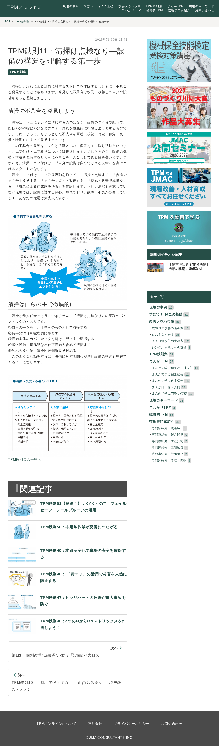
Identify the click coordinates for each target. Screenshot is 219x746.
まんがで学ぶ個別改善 (167, 374)
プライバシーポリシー (131, 723)
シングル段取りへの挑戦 (169, 347)
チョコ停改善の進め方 (167, 341)
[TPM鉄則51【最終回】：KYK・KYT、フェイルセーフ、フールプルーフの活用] (67, 516)
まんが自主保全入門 (166, 387)
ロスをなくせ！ (163, 334)
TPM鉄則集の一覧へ (24, 459)
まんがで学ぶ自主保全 (167, 380)
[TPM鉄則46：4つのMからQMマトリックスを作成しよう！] (67, 634)
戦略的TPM (154, 10)
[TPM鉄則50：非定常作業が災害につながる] (63, 540)
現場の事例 (71, 6)
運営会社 (95, 723)
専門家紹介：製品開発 (167, 434)
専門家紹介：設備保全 (167, 454)
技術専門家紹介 (179, 10)
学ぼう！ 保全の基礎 (98, 6)
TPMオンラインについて (57, 723)
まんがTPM (175, 6)
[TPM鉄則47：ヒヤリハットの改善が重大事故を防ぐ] (67, 610)
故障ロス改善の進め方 (167, 328)
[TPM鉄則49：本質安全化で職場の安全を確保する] (67, 563)
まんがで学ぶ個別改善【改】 (172, 368)
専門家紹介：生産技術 (167, 441)
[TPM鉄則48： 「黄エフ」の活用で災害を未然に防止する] (67, 587)
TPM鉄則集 (154, 6)
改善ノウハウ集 (129, 6)
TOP (7, 21)
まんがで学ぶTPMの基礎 (169, 393)
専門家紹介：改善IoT (167, 428)
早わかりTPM (131, 10)
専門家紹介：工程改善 (167, 447)
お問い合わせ (204, 10)
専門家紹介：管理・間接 (169, 460)
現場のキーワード (201, 6)
